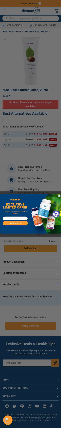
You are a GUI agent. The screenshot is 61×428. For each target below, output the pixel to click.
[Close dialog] (59, 196)
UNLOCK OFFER (15, 223)
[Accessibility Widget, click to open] (55, 214)
